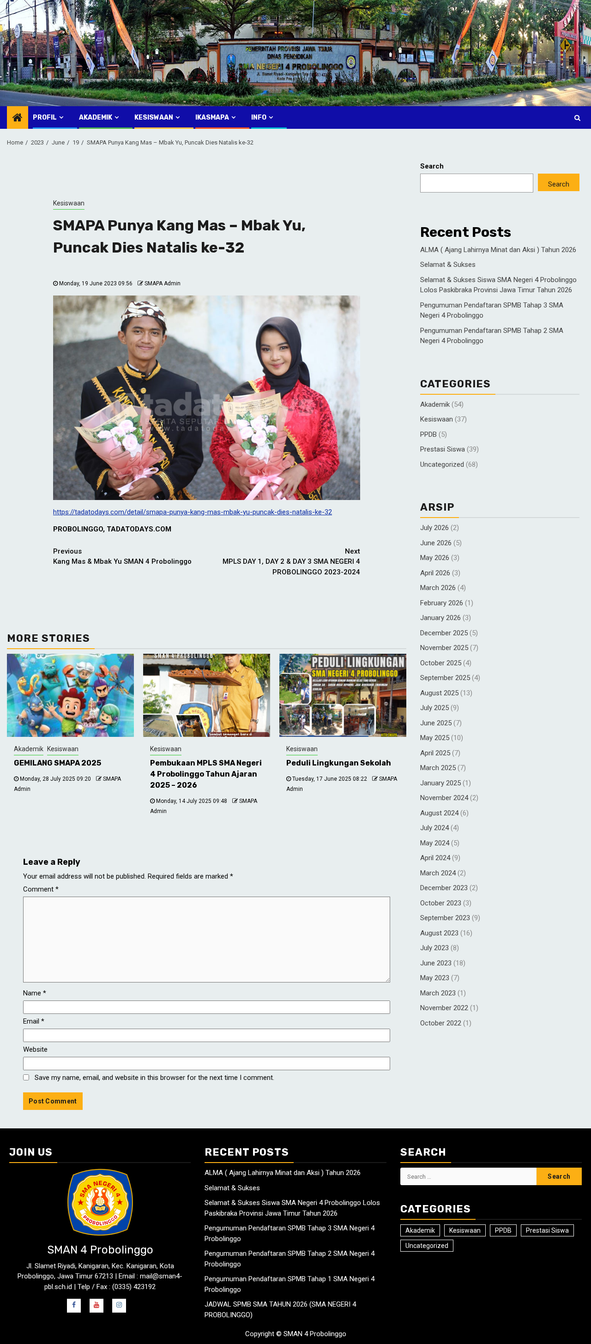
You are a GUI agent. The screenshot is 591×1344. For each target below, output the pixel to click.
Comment (41, 889)
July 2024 (434, 828)
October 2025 (440, 663)
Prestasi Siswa (442, 449)
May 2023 (434, 978)
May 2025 (434, 738)
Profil (45, 117)
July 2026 (434, 528)
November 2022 (444, 1008)
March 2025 (438, 768)
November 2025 (444, 648)
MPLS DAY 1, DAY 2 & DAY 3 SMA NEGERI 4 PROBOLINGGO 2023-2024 (291, 561)
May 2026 (434, 558)
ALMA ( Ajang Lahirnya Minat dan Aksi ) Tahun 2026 (498, 250)
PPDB (428, 434)
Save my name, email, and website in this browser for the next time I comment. (154, 1077)
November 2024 (444, 798)
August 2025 (439, 693)
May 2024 (434, 843)
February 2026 (441, 603)
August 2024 (439, 813)
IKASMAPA (212, 117)
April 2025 (435, 753)
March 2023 (438, 993)
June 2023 (436, 963)
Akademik (95, 117)
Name (34, 993)
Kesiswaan (153, 117)
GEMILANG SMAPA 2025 (57, 763)
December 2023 (444, 888)
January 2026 (440, 618)
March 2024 (438, 873)
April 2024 (435, 858)
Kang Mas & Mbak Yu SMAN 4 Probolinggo (122, 556)
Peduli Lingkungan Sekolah (338, 763)
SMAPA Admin (163, 283)
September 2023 (445, 918)
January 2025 (440, 783)
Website (35, 1049)
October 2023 (440, 903)
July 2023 (434, 948)
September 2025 (445, 678)
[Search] (577, 118)
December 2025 (444, 633)
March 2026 (438, 588)
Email (33, 1021)
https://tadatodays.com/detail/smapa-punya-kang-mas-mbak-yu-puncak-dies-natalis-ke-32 (192, 512)
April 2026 (435, 573)
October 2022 (440, 1023)
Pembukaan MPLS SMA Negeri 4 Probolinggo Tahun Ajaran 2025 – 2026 (206, 774)
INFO (258, 117)
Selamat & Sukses (448, 264)
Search (432, 166)
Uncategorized (442, 464)
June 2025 (436, 723)
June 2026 (436, 543)
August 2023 (439, 933)
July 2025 (434, 708)
